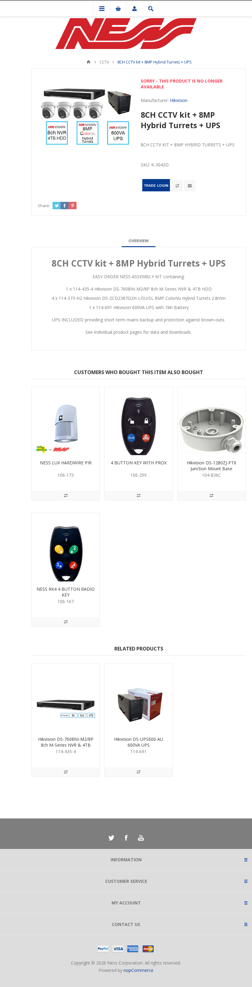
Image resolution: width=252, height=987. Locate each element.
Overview (138, 240)
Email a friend (189, 185)
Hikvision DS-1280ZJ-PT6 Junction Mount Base (211, 465)
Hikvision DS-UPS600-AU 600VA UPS (138, 742)
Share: (44, 205)
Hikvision (178, 100)
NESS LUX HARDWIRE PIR (66, 463)
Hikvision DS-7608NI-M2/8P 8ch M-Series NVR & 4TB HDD (65, 745)
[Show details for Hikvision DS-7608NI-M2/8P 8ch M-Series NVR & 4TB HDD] (66, 697)
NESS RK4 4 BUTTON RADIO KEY (66, 592)
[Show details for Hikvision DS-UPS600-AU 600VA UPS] (138, 697)
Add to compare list (177, 185)
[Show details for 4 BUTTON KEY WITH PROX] (138, 421)
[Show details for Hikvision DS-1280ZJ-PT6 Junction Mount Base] (212, 421)
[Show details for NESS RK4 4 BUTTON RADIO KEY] (66, 547)
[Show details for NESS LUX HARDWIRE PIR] (66, 421)
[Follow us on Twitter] (111, 838)
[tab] (139, 240)
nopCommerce (138, 970)
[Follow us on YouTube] (141, 838)
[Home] (88, 62)
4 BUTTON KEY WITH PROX (139, 463)
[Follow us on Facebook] (126, 838)
